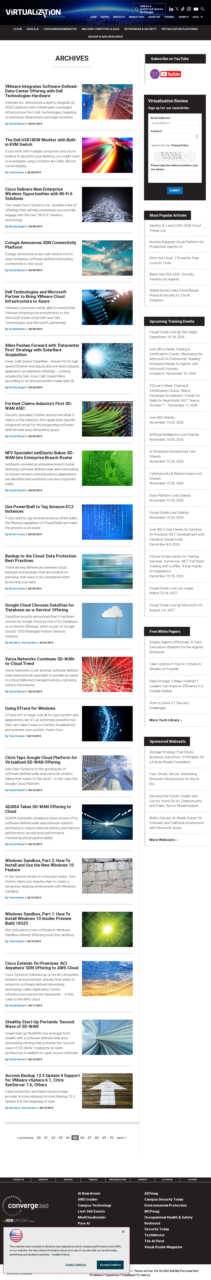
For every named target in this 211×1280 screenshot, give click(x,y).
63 (60, 1138)
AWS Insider (88, 1199)
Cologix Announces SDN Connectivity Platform (40, 245)
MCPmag (151, 1211)
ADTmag (151, 1193)
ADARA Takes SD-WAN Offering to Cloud (38, 809)
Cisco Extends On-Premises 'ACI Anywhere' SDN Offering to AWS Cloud (42, 966)
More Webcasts (162, 840)
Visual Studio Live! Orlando (169, 512)
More (196, 17)
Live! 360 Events (91, 1211)
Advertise (154, 17)
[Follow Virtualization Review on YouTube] (196, 9)
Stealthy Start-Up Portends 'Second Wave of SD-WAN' (39, 1024)
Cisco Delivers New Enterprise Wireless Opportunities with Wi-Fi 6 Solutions (39, 194)
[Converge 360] (25, 1207)
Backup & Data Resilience (105, 36)
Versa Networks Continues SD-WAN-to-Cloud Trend (40, 661)
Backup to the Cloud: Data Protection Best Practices (40, 558)
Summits (183, 17)
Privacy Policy (180, 145)
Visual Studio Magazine (163, 1247)
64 (68, 1138)
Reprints (142, 1180)
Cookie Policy (61, 1254)
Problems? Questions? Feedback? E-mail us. (120, 1275)
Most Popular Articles (168, 215)
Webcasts (119, 17)
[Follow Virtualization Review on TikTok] (183, 10)
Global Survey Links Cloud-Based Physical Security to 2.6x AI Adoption (174, 295)
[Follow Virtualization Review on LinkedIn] (171, 10)
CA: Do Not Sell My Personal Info (176, 1271)
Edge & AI (33, 29)
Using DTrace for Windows (30, 708)
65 (75, 1138)
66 (82, 1138)
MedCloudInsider (92, 1217)
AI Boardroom (89, 1193)
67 (89, 1138)
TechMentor (154, 1235)
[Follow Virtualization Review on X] (177, 9)
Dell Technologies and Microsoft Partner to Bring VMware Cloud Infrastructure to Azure (36, 296)
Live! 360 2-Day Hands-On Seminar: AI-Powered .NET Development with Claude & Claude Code (176, 534)
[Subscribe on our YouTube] (163, 78)
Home (93, 17)
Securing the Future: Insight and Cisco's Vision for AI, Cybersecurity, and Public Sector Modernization (175, 801)
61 (46, 1138)
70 (111, 1138)
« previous (25, 1138)
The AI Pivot (154, 1241)
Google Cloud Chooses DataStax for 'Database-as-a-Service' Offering (39, 607)
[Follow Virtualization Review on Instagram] (189, 10)
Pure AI (84, 1223)
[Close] (123, 1231)
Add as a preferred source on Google (151, 9)
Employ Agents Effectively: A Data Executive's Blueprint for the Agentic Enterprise (176, 647)
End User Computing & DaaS (100, 29)
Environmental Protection (165, 1205)
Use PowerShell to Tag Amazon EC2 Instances (39, 509)
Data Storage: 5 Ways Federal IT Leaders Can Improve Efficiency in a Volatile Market (176, 686)
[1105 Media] (19, 1221)
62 (53, 1138)
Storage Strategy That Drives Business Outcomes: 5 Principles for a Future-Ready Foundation (176, 757)
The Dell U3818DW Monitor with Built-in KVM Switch (41, 142)
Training (169, 17)
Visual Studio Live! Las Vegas (171, 588)
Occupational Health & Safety (168, 1217)
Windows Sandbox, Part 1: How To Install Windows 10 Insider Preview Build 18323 (38, 919)
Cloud (17, 29)
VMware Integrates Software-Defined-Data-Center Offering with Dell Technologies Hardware (41, 91)
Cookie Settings (75, 1264)
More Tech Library (164, 720)
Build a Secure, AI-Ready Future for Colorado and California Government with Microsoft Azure (176, 823)
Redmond (152, 1223)
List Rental (167, 1180)
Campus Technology (94, 1205)
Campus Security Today (163, 1199)
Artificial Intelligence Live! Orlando (174, 434)
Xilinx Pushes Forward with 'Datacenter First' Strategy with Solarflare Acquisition (42, 350)
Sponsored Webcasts (168, 741)
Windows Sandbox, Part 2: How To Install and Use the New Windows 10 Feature (39, 865)
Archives (68, 1180)
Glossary (192, 1180)
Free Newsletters (117, 1180)
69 (104, 1138)
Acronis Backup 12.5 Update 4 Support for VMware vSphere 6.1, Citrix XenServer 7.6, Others (42, 1080)
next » (121, 1138)
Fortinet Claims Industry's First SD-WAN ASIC (38, 406)
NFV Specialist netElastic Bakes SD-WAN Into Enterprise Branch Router (39, 455)
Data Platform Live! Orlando (170, 495)
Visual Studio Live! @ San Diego (173, 332)
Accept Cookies (110, 1264)
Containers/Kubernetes (60, 29)
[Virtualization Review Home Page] (35, 14)
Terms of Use (143, 1271)
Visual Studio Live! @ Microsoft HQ (176, 605)
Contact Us (18, 1180)
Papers (105, 17)
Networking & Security (140, 29)
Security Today (156, 1229)
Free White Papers (165, 631)
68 (96, 1138)
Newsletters (136, 17)
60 (39, 1138)
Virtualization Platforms (179, 29)
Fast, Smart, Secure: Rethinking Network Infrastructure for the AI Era (174, 779)
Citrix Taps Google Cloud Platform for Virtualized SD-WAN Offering (41, 760)
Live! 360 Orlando (162, 417)
